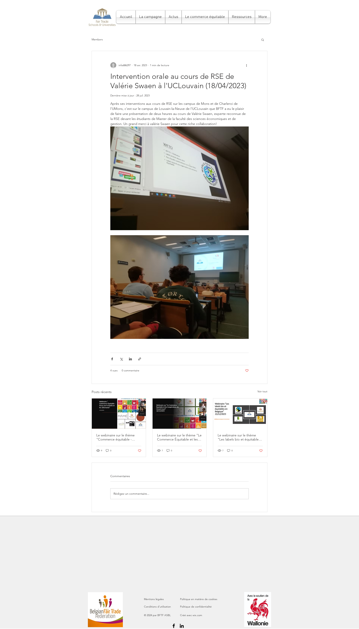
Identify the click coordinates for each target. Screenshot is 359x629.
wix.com (197, 615)
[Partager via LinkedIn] (130, 359)
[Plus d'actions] (246, 65)
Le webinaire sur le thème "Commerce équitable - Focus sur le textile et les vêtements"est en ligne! (115, 437)
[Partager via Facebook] (112, 359)
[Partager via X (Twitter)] (121, 359)
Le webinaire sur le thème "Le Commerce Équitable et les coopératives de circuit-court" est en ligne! (179, 437)
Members (97, 39)
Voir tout (262, 391)
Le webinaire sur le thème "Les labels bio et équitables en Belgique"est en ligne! (239, 437)
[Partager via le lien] (139, 359)
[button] (150, 17)
